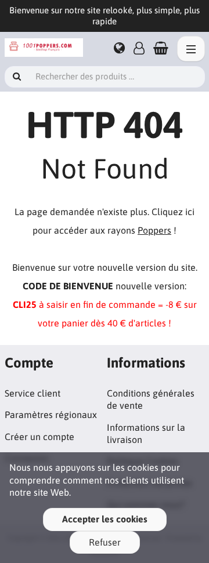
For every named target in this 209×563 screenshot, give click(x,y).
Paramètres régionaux (51, 414)
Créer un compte (39, 436)
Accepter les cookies (104, 519)
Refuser (105, 542)
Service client (32, 393)
